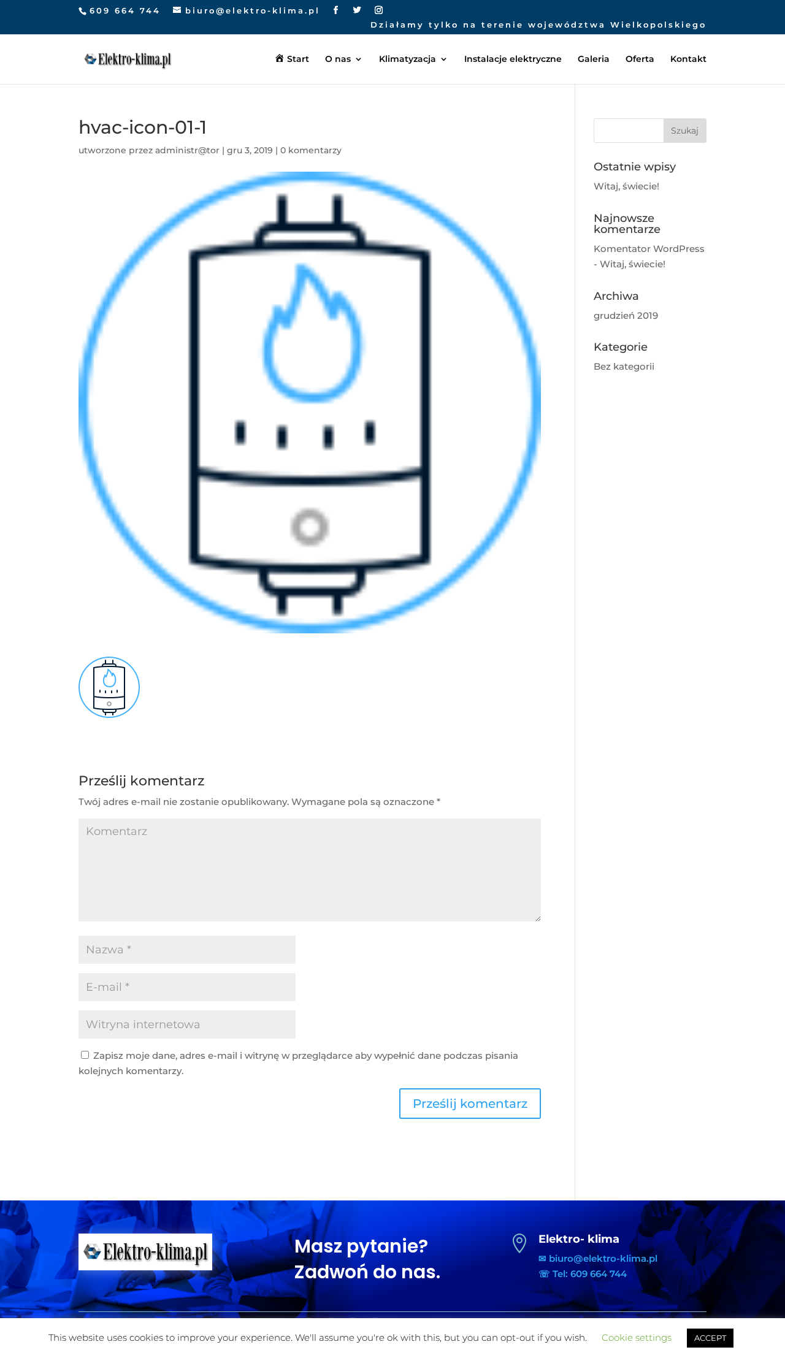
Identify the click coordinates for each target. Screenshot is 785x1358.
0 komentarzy (311, 150)
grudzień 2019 (626, 315)
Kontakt (688, 59)
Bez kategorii (624, 366)
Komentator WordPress (649, 248)
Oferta (640, 59)
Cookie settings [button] (637, 1337)
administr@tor (187, 150)
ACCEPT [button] (710, 1338)
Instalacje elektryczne (513, 59)
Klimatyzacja (407, 59)
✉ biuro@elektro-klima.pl (597, 1258)
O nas (338, 59)
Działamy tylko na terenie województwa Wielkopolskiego (538, 25)
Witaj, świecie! (626, 186)
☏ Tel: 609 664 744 (582, 1274)
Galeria (594, 59)
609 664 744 (125, 10)
